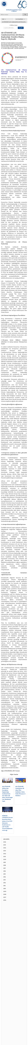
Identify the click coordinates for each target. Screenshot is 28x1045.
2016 (4, 871)
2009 (4, 891)
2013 (4, 879)
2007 (4, 897)
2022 (3, 19)
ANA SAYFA (6, 839)
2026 (4, 842)
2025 (4, 845)
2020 (4, 859)
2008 (4, 894)
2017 (4, 868)
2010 (4, 888)
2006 (4, 900)
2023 (4, 850)
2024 (4, 847)
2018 (4, 865)
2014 (4, 877)
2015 (4, 874)
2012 (4, 882)
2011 (4, 885)
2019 (4, 862)
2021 (4, 856)
